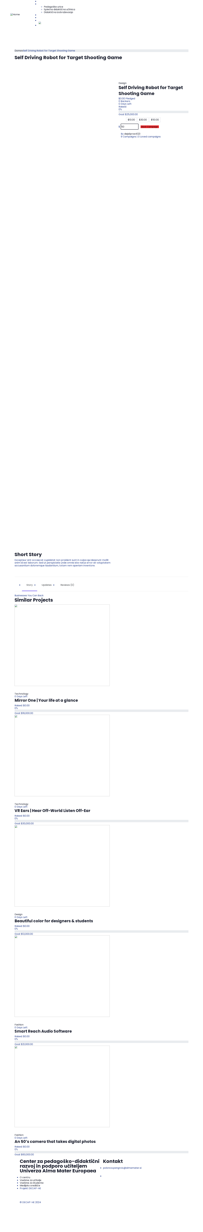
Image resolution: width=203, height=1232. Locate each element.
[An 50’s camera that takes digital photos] (62, 1086)
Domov (19, 50)
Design (122, 83)
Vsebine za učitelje (48, 4)
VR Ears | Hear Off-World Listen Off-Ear (52, 810)
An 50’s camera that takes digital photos (55, 1141)
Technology (21, 693)
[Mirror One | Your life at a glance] (62, 645)
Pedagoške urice (53, 6)
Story (29, 585)
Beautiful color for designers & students (54, 921)
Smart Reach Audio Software (43, 1031)
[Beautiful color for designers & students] (62, 865)
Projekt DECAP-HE (48, 20)
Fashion (19, 1024)
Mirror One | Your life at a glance (46, 700)
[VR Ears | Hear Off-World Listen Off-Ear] (62, 755)
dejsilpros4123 (132, 134)
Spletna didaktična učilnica (59, 9)
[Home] (15, 14)
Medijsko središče (48, 17)
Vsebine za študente (50, 15)
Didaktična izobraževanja (58, 12)
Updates (47, 585)
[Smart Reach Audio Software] (62, 976)
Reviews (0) (67, 585)
